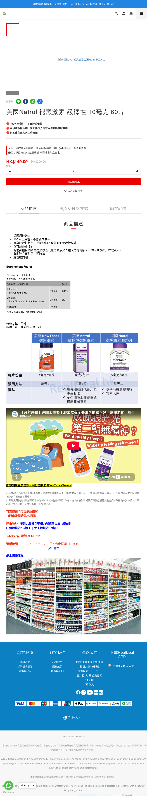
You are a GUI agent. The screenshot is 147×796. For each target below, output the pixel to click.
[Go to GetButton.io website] (8, 792)
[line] (18, 101)
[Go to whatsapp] (8, 785)
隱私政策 (57, 666)
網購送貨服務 (25, 666)
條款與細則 (57, 671)
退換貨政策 (25, 671)
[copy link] (40, 101)
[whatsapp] (32, 101)
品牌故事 (57, 662)
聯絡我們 (25, 662)
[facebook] (25, 101)
